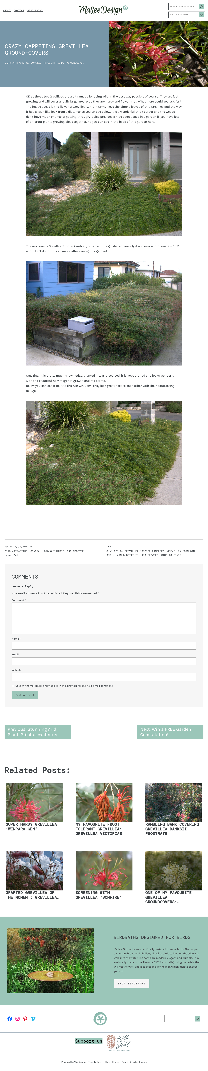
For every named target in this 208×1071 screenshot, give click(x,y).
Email (16, 654)
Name (16, 638)
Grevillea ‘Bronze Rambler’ (144, 551)
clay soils (114, 551)
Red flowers (149, 555)
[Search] (201, 6)
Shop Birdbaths (131, 983)
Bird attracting (16, 62)
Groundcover (75, 62)
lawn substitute (127, 555)
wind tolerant (171, 555)
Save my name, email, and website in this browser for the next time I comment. (64, 685)
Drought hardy (54, 62)
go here (118, 971)
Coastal (36, 62)
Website (16, 670)
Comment (19, 600)
